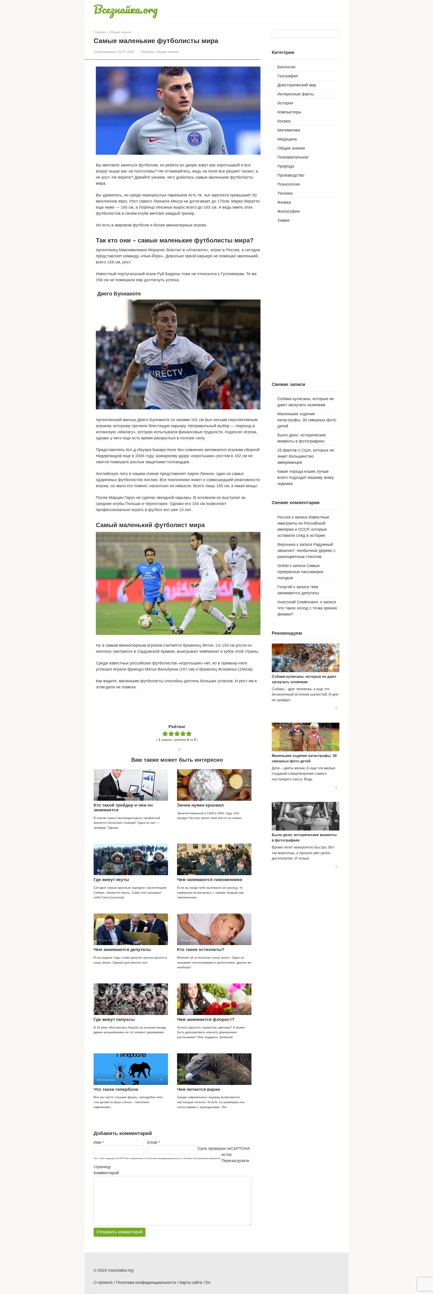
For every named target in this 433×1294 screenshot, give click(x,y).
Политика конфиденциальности (163, 1158)
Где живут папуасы (114, 1019)
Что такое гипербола (116, 1089)
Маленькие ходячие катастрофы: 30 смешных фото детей (306, 420)
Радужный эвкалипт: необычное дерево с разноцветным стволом (306, 550)
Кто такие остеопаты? (200, 949)
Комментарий (106, 1173)
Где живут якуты (111, 879)
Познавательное (293, 157)
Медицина (287, 139)
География (287, 76)
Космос (284, 121)
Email (153, 1142)
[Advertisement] (178, 706)
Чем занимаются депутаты (122, 949)
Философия (288, 211)
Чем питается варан (198, 1089)
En (207, 1282)
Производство (290, 175)
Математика (288, 130)
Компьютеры (289, 112)
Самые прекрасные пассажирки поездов (300, 571)
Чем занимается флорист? (206, 1019)
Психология (288, 184)
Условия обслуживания (196, 1158)
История (285, 103)
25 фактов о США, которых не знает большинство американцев (305, 456)
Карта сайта (191, 1282)
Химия (283, 220)
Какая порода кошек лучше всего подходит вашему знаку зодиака (305, 477)
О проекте (103, 1282)
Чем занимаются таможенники (209, 879)
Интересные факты (295, 94)
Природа (285, 166)
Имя (99, 1142)
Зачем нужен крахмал (200, 805)
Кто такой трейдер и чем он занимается (123, 807)
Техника (285, 193)
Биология (286, 67)
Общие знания (167, 52)
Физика (284, 202)
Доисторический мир (296, 85)
